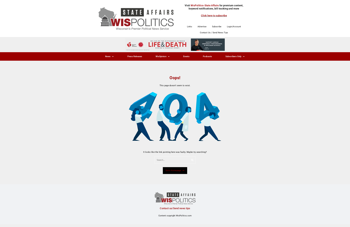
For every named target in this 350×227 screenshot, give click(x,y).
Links (189, 26)
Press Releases (134, 56)
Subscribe (216, 26)
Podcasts (207, 56)
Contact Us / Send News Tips (214, 32)
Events (186, 56)
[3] (175, 44)
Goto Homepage (174, 170)
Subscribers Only (233, 56)
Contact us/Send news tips (175, 208)
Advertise (202, 26)
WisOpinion (161, 56)
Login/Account (234, 26)
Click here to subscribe (214, 15)
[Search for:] (175, 160)
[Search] (192, 160)
